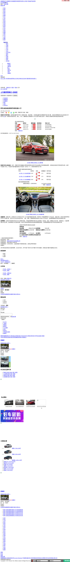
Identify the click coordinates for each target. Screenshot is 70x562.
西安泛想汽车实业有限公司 (13, 241)
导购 (7, 45)
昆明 (12, 78)
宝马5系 (27, 335)
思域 (17, 335)
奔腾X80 (5, 375)
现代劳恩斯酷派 (15, 337)
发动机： (3, 353)
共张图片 (12, 349)
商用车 (19, 1)
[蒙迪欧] (8, 460)
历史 (4, 29)
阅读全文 (8, 261)
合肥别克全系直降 (30, 406)
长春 (10, 78)
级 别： (3, 351)
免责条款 (39, 558)
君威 (4, 335)
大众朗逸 (5, 373)
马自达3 (2, 337)
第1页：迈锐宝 (6, 269)
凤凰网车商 (15, 1)
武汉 (23, 78)
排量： (2, 291)
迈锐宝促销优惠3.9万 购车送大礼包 (14, 515)
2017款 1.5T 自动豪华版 (24, 176)
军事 (4, 31)
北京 (2, 75)
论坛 (4, 35)
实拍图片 (5, 101)
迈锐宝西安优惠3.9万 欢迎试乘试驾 (14, 511)
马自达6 (23, 335)
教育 (4, 26)
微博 (4, 549)
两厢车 (9, 63)
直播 (2, 555)
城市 (4, 545)
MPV (9, 69)
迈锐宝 (15, 92)
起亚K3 (14, 335)
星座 (4, 39)
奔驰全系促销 (8, 406)
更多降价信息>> (4, 306)
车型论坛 (5, 105)
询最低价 (3, 343)
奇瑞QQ (20, 337)
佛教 (4, 38)
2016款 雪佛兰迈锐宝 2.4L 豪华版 (35, 162)
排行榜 (7, 61)
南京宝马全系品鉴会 (41, 407)
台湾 (4, 520)
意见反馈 (48, 558)
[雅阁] (8, 448)
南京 (21, 78)
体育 (4, 12)
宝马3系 (10, 335)
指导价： (3, 350)
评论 (4, 522)
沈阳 (8, 78)
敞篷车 (9, 73)
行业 (7, 49)
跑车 (9, 71)
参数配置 (5, 99)
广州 (6, 78)
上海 (4, 78)
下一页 (4, 261)
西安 (30, 78)
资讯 (4, 8)
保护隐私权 (34, 558)
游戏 (4, 544)
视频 (4, 32)
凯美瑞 (5, 467)
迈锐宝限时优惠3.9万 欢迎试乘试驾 (14, 509)
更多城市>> (34, 78)
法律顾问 (44, 558)
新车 (7, 43)
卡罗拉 (36, 335)
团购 (7, 58)
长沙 (15, 78)
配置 (16, 372)
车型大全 (8, 52)
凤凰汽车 (5, 42)
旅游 (4, 23)
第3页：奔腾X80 (7, 273)
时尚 (4, 13)
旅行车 (9, 70)
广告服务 (24, 558)
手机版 (29, 1)
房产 (4, 19)
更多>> (2, 259)
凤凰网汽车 (9, 1)
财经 (4, 9)
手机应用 (33, 1)
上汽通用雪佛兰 (6, 92)
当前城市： (3, 305)
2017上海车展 (4, 89)
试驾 (7, 46)
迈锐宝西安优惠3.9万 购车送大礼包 (14, 512)
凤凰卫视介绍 (54, 558)
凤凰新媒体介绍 (4, 558)
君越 (43, 335)
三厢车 (9, 65)
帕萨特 (5, 463)
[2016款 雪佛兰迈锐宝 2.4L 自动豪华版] (35, 212)
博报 (4, 548)
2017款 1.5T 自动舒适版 (24, 173)
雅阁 (2, 335)
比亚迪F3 (40, 335)
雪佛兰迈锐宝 (6, 372)
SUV (8, 67)
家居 (4, 21)
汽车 (4, 18)
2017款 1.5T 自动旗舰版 (24, 179)
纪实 (2, 553)
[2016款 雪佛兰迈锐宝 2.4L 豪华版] (35, 160)
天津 (17, 78)
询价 (7, 59)
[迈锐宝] (6, 287)
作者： (2, 278)
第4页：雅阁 (6, 274)
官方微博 (3, 2)
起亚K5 (19, 335)
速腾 (5, 465)
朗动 (5, 337)
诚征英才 (29, 558)
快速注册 (13, 316)
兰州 (19, 78)
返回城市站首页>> (5, 260)
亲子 (4, 16)
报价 (7, 53)
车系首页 (5, 98)
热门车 (5, 322)
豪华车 (9, 66)
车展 (26, 1)
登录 (5, 4)
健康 (4, 15)
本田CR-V (6, 461)
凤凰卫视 (3, 5)
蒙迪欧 (6, 335)
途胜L (5, 468)
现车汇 (23, 1)
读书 (4, 25)
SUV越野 (5, 327)
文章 (4, 103)
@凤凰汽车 (8, 278)
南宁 (26, 78)
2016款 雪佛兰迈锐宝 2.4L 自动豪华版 (35, 214)
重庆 (28, 78)
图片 (7, 55)
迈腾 (5, 464)
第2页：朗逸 (6, 270)
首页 (4, 518)
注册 (7, 4)
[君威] (8, 454)
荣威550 (24, 337)
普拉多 (32, 335)
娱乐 (4, 11)
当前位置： (3, 87)
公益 (4, 36)
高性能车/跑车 (6, 331)
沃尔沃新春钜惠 (20, 406)
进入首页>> (8, 343)
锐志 (30, 335)
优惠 (7, 56)
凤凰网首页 (3, 1)
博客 (4, 34)
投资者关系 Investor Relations (15, 558)
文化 (4, 28)
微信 (7, 2)
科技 (4, 22)
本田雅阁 (5, 376)
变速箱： (3, 292)
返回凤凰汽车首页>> (6, 279)
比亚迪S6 (9, 337)
